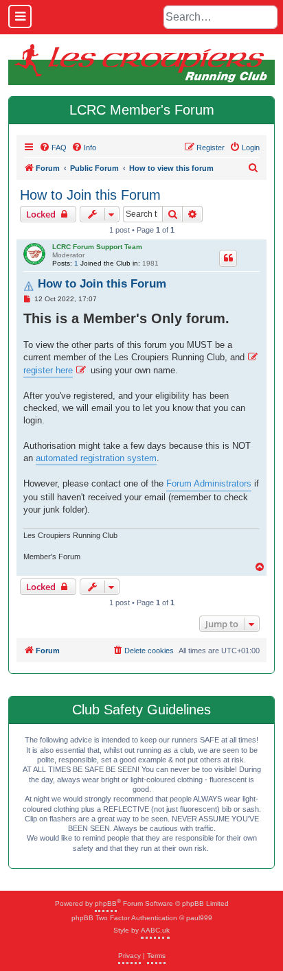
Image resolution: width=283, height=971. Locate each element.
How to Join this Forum (90, 194)
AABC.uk (155, 930)
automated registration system (96, 458)
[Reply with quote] (228, 258)
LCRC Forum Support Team (97, 246)
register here (48, 370)
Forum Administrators (208, 483)
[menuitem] (53, 147)
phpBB (106, 903)
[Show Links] (20, 16)
